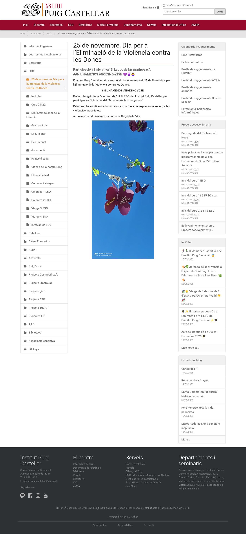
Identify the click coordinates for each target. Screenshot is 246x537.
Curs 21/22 (38, 104)
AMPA (195, 24)
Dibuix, (214, 473)
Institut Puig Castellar (34, 460)
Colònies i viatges (42, 183)
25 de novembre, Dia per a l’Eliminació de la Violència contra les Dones (45, 84)
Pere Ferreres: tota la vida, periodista (197, 410)
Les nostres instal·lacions (44, 54)
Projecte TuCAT (38, 307)
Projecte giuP (36, 291)
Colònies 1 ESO (41, 191)
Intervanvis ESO (41, 225)
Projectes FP (36, 316)
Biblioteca (34, 332)
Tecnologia (193, 488)
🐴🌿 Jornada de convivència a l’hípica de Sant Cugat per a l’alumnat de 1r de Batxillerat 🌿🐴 (201, 273)
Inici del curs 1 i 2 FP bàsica (199, 195)
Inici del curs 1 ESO (193, 180)
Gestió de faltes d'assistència (142, 478)
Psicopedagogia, (214, 484)
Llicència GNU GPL (179, 507)
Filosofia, (201, 477)
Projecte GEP (36, 299)
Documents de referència (87, 467)
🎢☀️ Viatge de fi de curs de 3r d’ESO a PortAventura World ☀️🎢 (201, 296)
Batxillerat (85, 24)
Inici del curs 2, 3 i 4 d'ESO (197, 210)
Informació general (40, 46)
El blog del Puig (134, 471)
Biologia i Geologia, (205, 470)
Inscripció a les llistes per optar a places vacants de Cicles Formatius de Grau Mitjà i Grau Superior (202, 159)
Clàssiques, (203, 473)
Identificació (149, 7)
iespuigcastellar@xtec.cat (42, 481)
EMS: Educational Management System (147, 475)
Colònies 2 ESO (41, 200)
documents (38, 150)
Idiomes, (183, 481)
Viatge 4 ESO (39, 216)
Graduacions (39, 125)
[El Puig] (65, 10)
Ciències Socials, (187, 473)
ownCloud (131, 486)
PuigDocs (34, 266)
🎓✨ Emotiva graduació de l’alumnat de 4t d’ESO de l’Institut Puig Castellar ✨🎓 (199, 316)
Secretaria (56, 24)
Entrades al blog (191, 360)
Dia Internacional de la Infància (43, 115)
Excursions (38, 133)
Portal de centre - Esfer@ (147, 482)
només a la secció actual (179, 5)
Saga (128, 482)
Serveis (151, 24)
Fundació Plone (125, 507)
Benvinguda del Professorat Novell (198, 135)
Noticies (36, 96)
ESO (70, 24)
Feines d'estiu (40, 158)
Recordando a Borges (195, 380)
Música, (200, 484)
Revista (77, 475)
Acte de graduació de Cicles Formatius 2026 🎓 (198, 334)
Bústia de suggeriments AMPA (200, 80)
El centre (39, 24)
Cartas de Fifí (189, 368)
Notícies (186, 242)
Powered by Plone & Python (123, 516)
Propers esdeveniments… (197, 230)
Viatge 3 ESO (39, 208)
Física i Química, (215, 477)
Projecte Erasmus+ (40, 283)
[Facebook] (30, 495)
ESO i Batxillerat (191, 55)
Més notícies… (190, 347)
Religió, (182, 488)
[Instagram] (38, 495)
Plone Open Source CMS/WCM (76, 507)
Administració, (186, 470)
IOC (75, 482)
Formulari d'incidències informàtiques (196, 110)
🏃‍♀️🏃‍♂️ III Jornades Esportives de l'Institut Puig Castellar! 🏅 (201, 253)
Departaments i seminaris (196, 460)
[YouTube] (46, 495)
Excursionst (38, 142)
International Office (174, 24)
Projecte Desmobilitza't (43, 274)
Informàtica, (195, 481)
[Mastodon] (22, 495)
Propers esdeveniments (196, 124)
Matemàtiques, (186, 484)
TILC (31, 324)
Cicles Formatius (107, 24)
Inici (25, 24)
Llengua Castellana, (213, 481)
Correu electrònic (135, 464)
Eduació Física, (186, 477)
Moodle (130, 467)
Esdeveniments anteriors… (197, 225)
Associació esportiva (41, 341)
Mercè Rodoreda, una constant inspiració (200, 426)
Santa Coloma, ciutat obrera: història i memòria (199, 394)
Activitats (34, 258)
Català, (221, 470)
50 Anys (33, 349)
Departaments (133, 24)
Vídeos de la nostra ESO (46, 167)
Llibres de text (40, 175)
